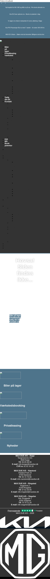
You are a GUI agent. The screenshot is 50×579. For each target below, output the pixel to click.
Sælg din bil (7, 98)
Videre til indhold (6, 1)
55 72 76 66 (27, 477)
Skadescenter (18, 95)
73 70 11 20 (27, 503)
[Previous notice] (1, 3)
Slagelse (20, 116)
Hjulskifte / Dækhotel (19, 76)
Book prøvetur (13, 119)
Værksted (9, 55)
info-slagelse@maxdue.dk (28, 505)
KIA (6, 139)
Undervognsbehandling (26, 93)
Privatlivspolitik (18, 137)
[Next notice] (5, 3)
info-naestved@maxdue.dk (28, 479)
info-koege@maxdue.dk (28, 464)
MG (6, 141)
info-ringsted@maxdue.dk (28, 492)
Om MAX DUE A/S (12, 132)
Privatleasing (10, 53)
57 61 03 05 (27, 490)
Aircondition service (20, 69)
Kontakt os (13, 105)
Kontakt (8, 102)
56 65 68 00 (27, 462)
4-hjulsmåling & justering (18, 63)
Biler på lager (8, 152)
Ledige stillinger (13, 126)
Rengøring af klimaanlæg (20, 83)
